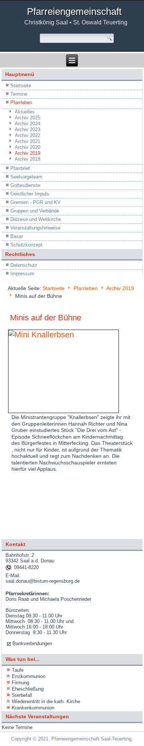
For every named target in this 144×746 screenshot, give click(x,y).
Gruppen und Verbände (34, 211)
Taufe (18, 670)
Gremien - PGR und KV (35, 202)
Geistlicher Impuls (29, 194)
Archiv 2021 (27, 141)
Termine (18, 94)
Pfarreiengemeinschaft (74, 11)
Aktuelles (25, 112)
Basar (16, 236)
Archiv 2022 (27, 135)
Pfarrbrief (20, 168)
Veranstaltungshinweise (35, 228)
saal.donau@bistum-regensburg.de (43, 581)
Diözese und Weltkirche (35, 219)
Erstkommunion (28, 676)
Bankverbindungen (32, 643)
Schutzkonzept (26, 245)
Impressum (22, 273)
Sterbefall (22, 695)
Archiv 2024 (27, 123)
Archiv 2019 (27, 153)
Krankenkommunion (33, 708)
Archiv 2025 (27, 117)
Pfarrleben (21, 102)
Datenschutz (23, 265)
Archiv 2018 (27, 159)
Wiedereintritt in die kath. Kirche (46, 701)
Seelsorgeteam (26, 177)
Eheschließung (28, 689)
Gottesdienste (25, 185)
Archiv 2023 (27, 129)
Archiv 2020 (27, 147)
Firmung (20, 682)
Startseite (20, 85)
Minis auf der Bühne (45, 317)
